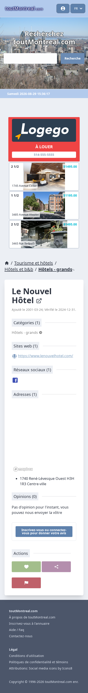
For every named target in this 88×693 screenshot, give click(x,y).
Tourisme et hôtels (33, 263)
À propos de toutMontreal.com (32, 617)
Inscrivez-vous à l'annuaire (29, 623)
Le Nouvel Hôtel (32, 296)
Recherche (73, 58)
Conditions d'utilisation (26, 656)
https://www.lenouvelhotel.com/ (45, 355)
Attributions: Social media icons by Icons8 (40, 668)
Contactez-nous (20, 636)
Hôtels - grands (55, 269)
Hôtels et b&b (19, 269)
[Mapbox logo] (23, 469)
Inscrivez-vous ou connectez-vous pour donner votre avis (44, 531)
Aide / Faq (16, 630)
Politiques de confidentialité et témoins (38, 662)
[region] (44, 437)
